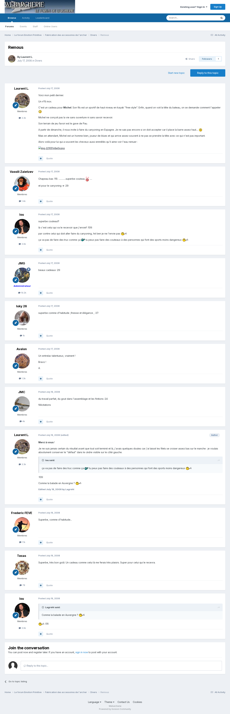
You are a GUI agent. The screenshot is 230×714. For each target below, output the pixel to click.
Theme (108, 702)
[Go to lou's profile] (22, 226)
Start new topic (176, 72)
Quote (49, 158)
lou (21, 214)
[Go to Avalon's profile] (22, 361)
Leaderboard (42, 17)
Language (94, 702)
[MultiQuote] (40, 158)
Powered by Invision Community (115, 709)
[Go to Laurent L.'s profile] (11, 59)
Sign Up (218, 6)
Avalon (22, 349)
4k (23, 421)
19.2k (23, 292)
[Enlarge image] (40, 111)
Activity (26, 17)
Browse (12, 17)
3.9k (23, 244)
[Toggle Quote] (43, 460)
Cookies (137, 702)
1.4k (23, 201)
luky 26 (21, 306)
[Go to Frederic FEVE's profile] (22, 524)
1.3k (23, 378)
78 (23, 585)
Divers (38, 60)
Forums (9, 26)
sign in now (81, 652)
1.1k (23, 542)
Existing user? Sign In (193, 7)
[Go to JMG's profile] (22, 275)
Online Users (50, 26)
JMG (21, 263)
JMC (21, 392)
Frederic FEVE (21, 513)
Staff (35, 26)
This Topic (208, 17)
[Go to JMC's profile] (22, 403)
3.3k (23, 117)
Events (23, 26)
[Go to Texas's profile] (22, 567)
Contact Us (124, 702)
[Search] (221, 18)
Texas (21, 556)
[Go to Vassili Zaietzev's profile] (22, 183)
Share (191, 58)
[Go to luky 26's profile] (22, 318)
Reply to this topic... (37, 665)
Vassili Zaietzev (21, 171)
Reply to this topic (207, 72)
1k (23, 335)
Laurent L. (27, 56)
